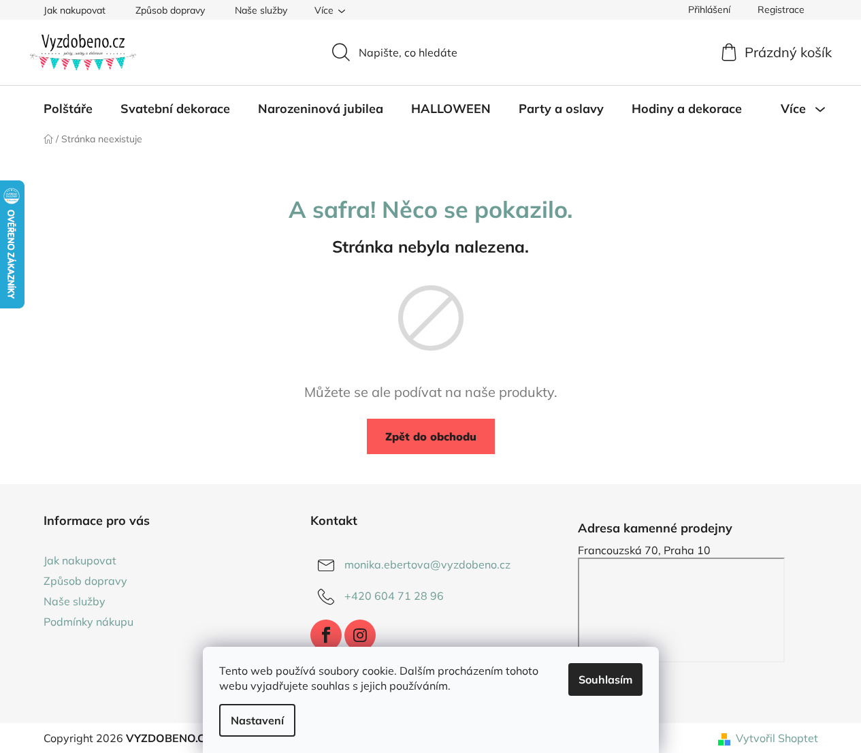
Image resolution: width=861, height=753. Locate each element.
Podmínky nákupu (88, 621)
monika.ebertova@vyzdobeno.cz (427, 564)
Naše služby (261, 10)
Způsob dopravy (170, 10)
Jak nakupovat (74, 10)
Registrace (781, 9)
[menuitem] (68, 109)
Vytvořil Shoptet (777, 738)
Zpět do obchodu (430, 436)
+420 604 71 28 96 (394, 596)
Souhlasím (605, 679)
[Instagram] (360, 635)
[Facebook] (326, 635)
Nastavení (257, 720)
